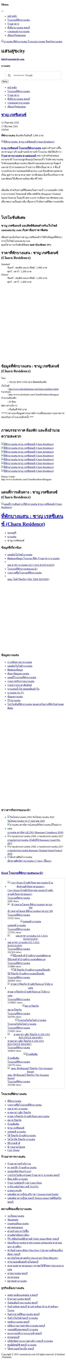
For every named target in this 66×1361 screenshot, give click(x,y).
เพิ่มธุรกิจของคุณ (16, 35)
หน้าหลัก (12, 16)
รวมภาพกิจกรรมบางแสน (20, 681)
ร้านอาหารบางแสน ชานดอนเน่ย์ (18, 155)
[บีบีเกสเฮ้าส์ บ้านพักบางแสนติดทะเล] (30, 955)
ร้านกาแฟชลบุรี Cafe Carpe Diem (24, 1183)
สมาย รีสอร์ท (15, 1009)
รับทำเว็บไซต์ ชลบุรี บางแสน (22, 1318)
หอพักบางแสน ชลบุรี (18, 1322)
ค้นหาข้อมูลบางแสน (18, 673)
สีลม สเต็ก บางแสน (17, 1179)
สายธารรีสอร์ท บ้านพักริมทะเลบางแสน (28, 1116)
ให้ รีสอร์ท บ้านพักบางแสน (21, 1135)
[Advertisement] (33, 322)
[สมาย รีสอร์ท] (30, 1006)
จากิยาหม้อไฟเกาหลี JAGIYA (23, 1186)
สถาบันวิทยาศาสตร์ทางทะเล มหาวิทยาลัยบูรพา (32, 1258)
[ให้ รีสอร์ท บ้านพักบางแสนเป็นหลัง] (30, 969)
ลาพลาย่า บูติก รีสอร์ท (19, 1112)
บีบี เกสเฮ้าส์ (13, 1143)
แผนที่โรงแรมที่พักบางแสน (21, 677)
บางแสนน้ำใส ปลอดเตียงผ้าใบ (23, 689)
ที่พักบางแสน (14, 1101)
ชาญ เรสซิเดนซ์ (13, 115)
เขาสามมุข (13, 1277)
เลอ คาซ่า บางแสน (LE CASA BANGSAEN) (30, 565)
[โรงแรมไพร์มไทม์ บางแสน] (30, 1020)
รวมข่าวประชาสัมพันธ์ (19, 685)
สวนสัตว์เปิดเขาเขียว (18, 1235)
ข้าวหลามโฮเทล (16, 1147)
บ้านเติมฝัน (13, 1058)
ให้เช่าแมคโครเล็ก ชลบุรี (20, 1348)
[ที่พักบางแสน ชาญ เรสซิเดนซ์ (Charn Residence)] (27, 444)
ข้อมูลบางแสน (15, 696)
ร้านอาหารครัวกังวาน (19, 1163)
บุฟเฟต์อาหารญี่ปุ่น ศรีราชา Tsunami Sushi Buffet (32, 1194)
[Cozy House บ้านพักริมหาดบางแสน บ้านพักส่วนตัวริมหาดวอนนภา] (31, 886)
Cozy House (13, 1150)
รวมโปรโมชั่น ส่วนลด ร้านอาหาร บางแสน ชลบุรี (33, 1175)
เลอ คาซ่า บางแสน (17, 1108)
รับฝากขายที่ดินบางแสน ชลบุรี (23, 1314)
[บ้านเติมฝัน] (30, 1054)
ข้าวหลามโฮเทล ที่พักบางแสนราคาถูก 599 (30, 911)
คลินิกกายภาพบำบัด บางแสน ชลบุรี (26, 1325)
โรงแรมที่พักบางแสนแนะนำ (22, 569)
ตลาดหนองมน (15, 1227)
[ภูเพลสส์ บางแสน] (30, 921)
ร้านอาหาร (13, 24)
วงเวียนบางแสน (15, 1216)
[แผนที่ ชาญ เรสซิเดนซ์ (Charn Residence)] (33, 507)
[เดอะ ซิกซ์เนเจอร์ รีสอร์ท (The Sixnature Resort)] (31, 1071)
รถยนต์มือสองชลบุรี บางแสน (22, 1329)
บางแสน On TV (15, 692)
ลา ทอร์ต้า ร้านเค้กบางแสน (21, 1167)
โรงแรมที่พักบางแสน (18, 20)
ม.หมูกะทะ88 (14, 1190)
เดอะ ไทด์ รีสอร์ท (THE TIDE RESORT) (28, 579)
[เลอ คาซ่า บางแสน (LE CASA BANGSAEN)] (31, 939)
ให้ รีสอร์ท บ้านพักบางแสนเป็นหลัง (26, 973)
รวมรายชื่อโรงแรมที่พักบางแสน (24, 572)
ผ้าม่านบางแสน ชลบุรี (19, 1299)
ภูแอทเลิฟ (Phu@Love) (19, 1171)
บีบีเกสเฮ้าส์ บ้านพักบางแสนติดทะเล (26, 959)
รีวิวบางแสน (13, 700)
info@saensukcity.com (12, 59)
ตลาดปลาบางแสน (17, 1281)
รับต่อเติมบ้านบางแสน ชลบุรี (22, 1302)
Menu (4, 81)
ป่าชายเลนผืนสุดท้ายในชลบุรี (22, 1262)
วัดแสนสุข (12, 1219)
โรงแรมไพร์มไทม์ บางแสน (22, 1024)
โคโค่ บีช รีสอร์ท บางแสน (21, 1139)
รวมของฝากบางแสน (18, 31)
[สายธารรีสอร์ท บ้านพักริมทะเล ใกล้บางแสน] (31, 988)
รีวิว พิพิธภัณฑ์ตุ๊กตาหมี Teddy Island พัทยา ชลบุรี (33, 1239)
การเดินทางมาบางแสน (19, 662)
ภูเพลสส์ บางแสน (17, 925)
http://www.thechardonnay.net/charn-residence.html (33, 389)
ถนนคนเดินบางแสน (18, 1223)
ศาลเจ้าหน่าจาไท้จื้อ (18, 1231)
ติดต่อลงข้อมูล (15, 669)
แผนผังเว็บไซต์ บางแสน (19, 554)
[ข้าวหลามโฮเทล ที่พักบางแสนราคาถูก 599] (31, 907)
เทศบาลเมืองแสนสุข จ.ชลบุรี (22, 1295)
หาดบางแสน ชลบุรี (17, 1273)
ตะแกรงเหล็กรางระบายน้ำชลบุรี (24, 1333)
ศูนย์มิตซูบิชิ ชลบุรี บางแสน (21, 1345)
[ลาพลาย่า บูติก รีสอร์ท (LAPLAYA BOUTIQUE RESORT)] (31, 1037)
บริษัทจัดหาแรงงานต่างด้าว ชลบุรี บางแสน (30, 1341)
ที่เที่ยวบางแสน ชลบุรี (18, 27)
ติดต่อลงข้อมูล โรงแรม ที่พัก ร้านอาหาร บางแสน (33, 558)
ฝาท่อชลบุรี (13, 1337)
